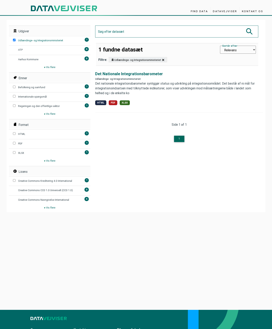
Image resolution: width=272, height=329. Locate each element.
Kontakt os (252, 11)
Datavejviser (225, 11)
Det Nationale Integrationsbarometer (129, 73)
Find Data (199, 11)
